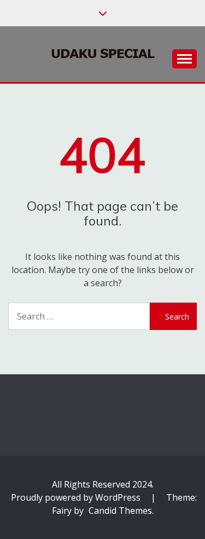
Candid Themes (120, 511)
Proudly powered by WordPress (77, 497)
